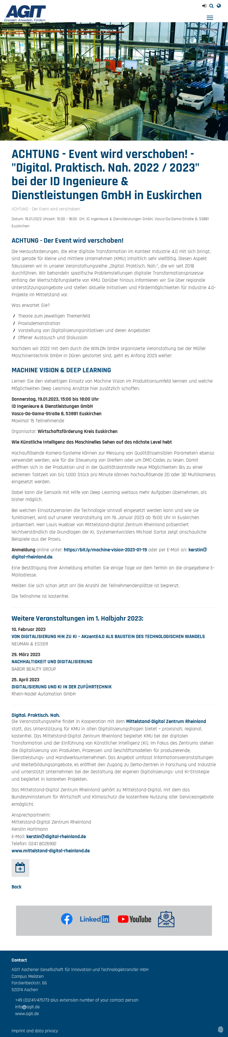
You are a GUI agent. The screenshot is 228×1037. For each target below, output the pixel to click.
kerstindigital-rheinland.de (56, 836)
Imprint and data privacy (35, 1031)
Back (16, 887)
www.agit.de (25, 1014)
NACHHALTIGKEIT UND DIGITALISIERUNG (52, 661)
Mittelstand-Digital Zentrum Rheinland (166, 721)
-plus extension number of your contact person (93, 1000)
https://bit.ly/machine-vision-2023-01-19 (105, 550)
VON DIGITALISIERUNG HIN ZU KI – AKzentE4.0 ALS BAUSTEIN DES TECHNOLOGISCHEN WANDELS (108, 636)
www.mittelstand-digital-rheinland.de (51, 851)
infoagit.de (26, 1007)
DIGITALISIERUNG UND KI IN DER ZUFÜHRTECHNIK (62, 687)
